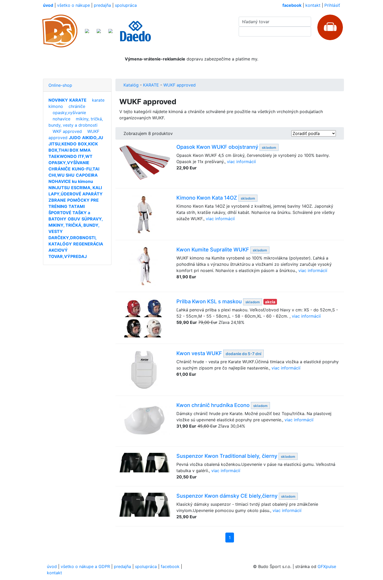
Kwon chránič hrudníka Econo (213, 405)
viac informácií (241, 161)
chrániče (77, 106)
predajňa (102, 5)
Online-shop (60, 85)
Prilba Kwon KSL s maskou (209, 301)
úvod (52, 566)
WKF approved (67, 131)
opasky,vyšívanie (69, 112)
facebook (170, 566)
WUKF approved (179, 85)
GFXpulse (327, 566)
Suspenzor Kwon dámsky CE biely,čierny (226, 496)
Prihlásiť (332, 5)
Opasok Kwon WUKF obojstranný (217, 147)
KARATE (151, 85)
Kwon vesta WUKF (199, 353)
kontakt (312, 5)
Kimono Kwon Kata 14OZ (206, 198)
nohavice (61, 118)
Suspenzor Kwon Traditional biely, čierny (226, 456)
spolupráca (126, 5)
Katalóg (131, 85)
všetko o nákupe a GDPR (85, 566)
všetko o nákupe (73, 5)
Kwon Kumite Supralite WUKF (212, 249)
